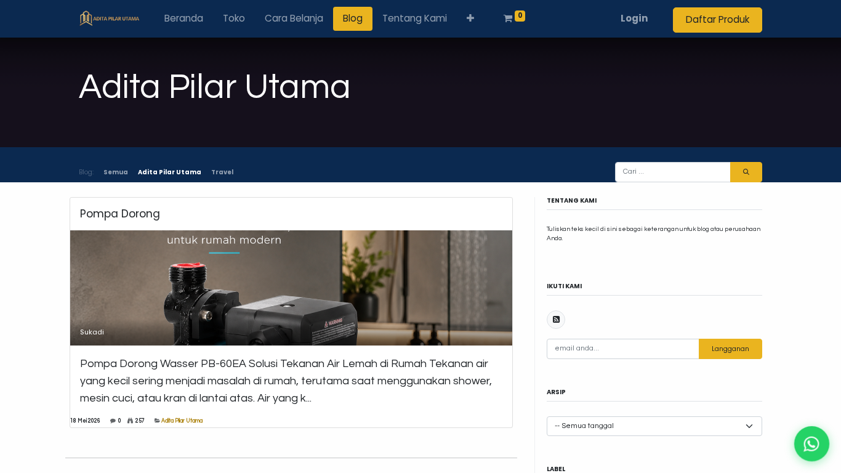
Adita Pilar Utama (182, 421)
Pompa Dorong (120, 214)
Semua (115, 172)
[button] (470, 19)
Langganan (730, 349)
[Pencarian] (746, 172)
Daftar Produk (717, 19)
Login (634, 18)
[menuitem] (184, 19)
